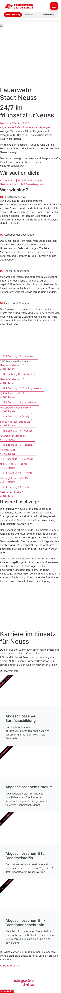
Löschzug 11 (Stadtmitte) (19, 374)
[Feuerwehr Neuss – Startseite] (25, 6)
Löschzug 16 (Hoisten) (18, 444)
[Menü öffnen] (54, 6)
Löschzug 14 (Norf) (16, 416)
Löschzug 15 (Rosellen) (18, 430)
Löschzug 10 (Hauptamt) (19, 356)
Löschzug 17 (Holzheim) (18, 458)
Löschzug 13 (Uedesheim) (20, 402)
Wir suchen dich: (19, 173)
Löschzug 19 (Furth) (16, 487)
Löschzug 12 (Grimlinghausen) (22, 388)
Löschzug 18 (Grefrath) (18, 473)
